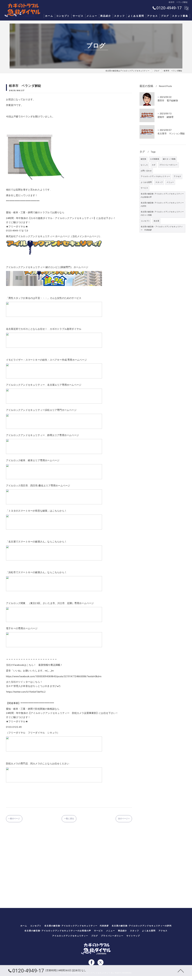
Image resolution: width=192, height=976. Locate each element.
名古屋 (156, 221)
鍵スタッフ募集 (169, 159)
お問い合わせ (146, 171)
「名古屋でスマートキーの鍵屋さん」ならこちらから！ (36, 541)
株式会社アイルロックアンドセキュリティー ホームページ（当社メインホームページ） (53, 236)
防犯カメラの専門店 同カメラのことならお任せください (37, 763)
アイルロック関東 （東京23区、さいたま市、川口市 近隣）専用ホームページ (50, 603)
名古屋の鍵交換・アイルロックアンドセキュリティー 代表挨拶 (162, 228)
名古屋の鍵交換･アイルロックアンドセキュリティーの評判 (162, 204)
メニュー (170, 182)
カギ (153, 165)
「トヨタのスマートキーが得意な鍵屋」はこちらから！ (36, 510)
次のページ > (123, 818)
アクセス (177, 176)
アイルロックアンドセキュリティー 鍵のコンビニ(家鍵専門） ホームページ (47, 267)
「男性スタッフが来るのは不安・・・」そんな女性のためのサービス (43, 298)
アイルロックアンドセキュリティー (155, 176)
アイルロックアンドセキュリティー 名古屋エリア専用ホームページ (43, 385)
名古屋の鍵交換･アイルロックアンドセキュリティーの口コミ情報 (162, 213)
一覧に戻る (69, 818)
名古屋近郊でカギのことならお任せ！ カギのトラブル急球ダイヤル (43, 329)
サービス (144, 188)
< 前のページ (14, 818)
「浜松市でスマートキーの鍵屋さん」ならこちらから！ (36, 572)
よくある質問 (146, 182)
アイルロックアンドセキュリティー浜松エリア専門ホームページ (41, 410)
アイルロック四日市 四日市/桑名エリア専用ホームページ (38, 485)
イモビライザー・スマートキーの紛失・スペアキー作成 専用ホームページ (46, 360)
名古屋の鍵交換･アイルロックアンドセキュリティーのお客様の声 (162, 195)
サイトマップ (133, 936)
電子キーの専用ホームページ (22, 628)
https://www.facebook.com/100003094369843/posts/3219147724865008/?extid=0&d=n (53, 676)
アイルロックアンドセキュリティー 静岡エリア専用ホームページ (42, 435)
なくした (144, 165)
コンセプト (145, 221)
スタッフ (159, 182)
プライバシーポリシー (168, 165)
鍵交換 (143, 159)
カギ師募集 (154, 159)
